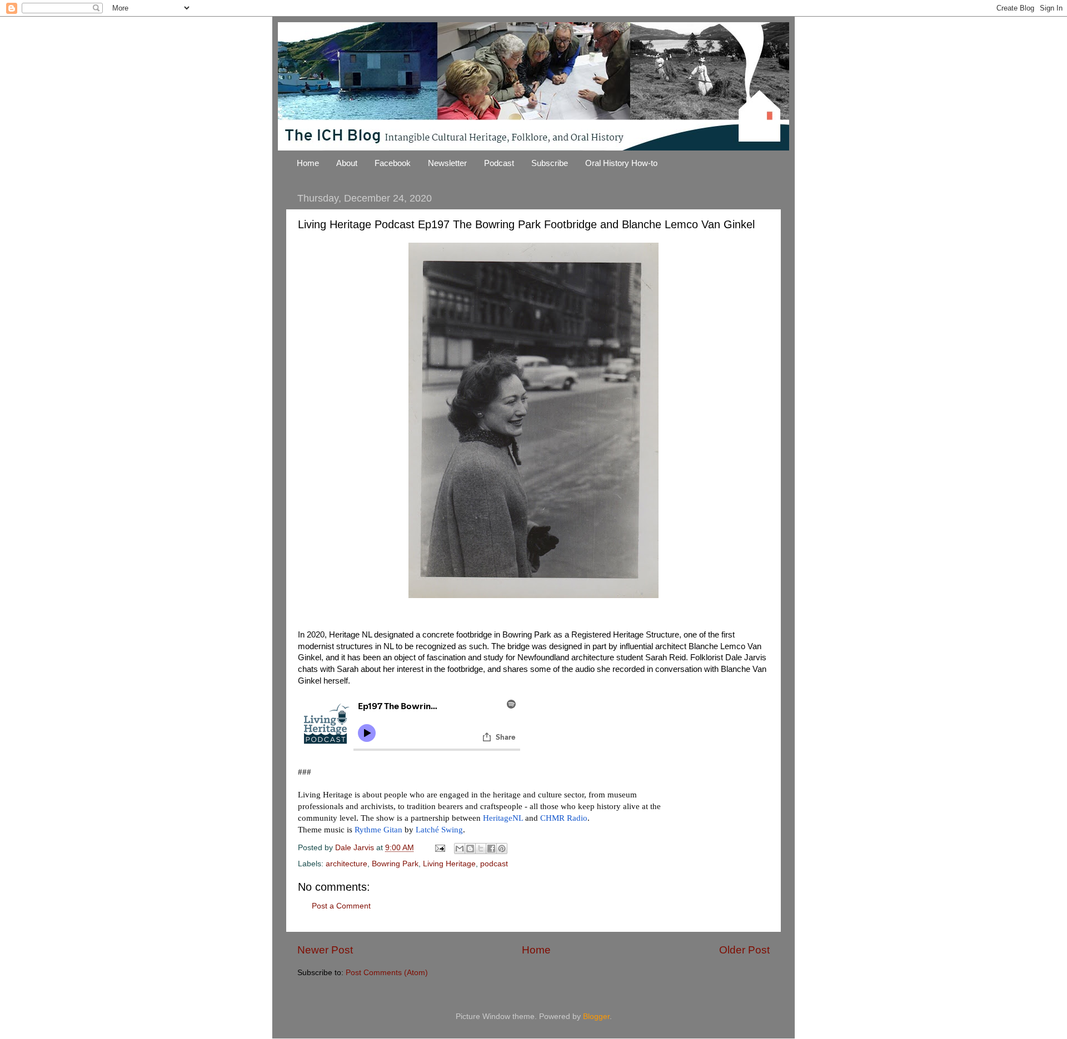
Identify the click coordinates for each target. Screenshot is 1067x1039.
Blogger (596, 1016)
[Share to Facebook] (491, 848)
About (346, 163)
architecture (346, 864)
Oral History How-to (621, 163)
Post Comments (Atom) (387, 972)
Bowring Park (395, 864)
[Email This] (459, 848)
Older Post (744, 950)
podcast (494, 864)
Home (308, 163)
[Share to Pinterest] (501, 848)
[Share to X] (480, 848)
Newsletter (447, 163)
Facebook (393, 163)
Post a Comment (341, 906)
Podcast (499, 163)
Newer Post (325, 950)
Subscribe (549, 163)
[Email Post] (439, 848)
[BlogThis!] (470, 848)
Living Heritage (449, 864)
